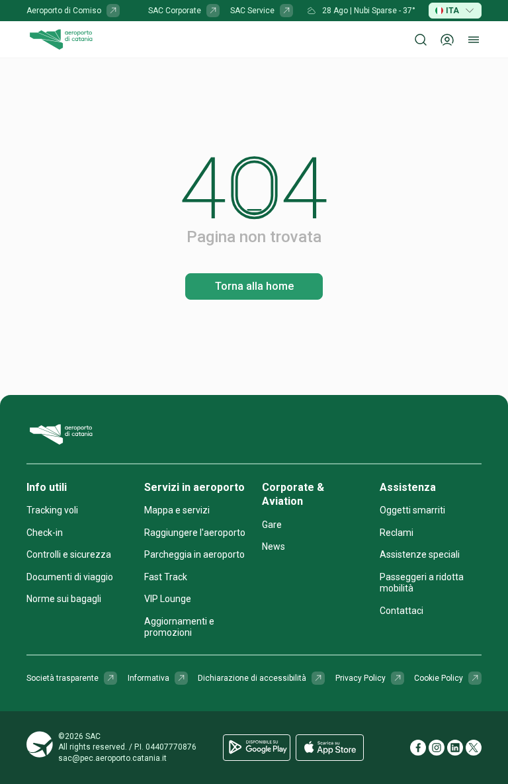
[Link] (113, 10)
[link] (73, 10)
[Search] (421, 40)
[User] (447, 40)
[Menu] (474, 40)
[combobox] (455, 11)
